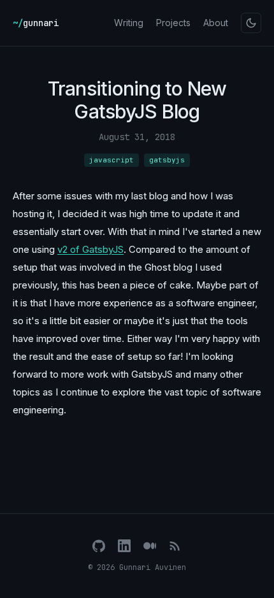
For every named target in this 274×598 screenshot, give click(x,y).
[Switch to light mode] (251, 23)
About (215, 22)
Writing (128, 22)
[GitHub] (98, 545)
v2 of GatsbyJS (90, 249)
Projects (173, 22)
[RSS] (175, 545)
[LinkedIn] (124, 545)
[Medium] (149, 545)
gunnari (36, 23)
